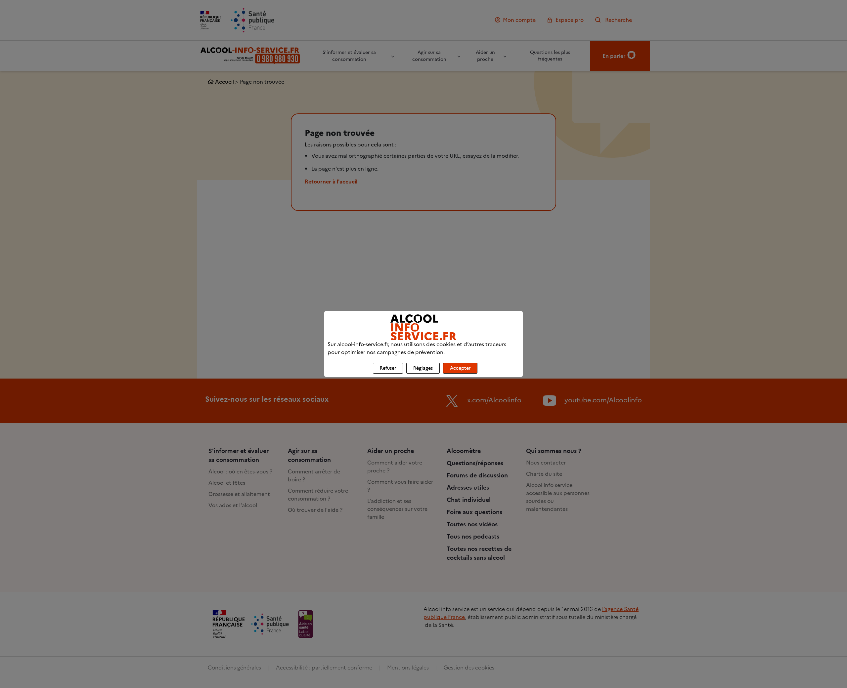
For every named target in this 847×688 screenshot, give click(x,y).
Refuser (388, 368)
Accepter (460, 368)
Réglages (423, 368)
